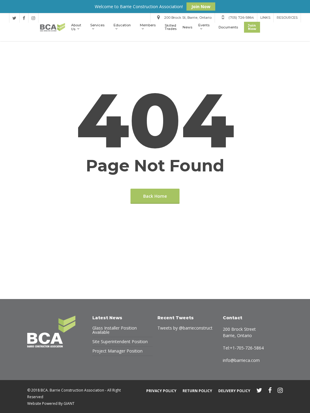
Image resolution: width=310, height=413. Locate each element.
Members (148, 25)
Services (97, 25)
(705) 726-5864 (241, 17)
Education (122, 25)
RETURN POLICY (197, 390)
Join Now (200, 6)
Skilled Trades (170, 27)
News (187, 27)
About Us (76, 27)
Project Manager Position (117, 351)
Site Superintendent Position (120, 341)
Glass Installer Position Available (114, 330)
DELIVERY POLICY (234, 390)
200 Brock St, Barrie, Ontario (187, 17)
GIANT (69, 403)
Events (203, 25)
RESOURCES (287, 17)
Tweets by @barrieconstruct (185, 328)
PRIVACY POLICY (161, 390)
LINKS (265, 17)
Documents (228, 27)
